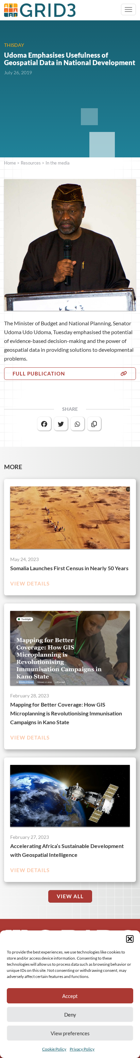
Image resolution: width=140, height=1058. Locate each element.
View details (30, 583)
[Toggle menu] (128, 9)
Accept (70, 996)
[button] (129, 939)
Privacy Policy (82, 1049)
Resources (31, 163)
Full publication (39, 373)
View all (70, 896)
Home (10, 163)
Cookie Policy (54, 1049)
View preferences (70, 1033)
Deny (70, 1015)
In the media (58, 163)
